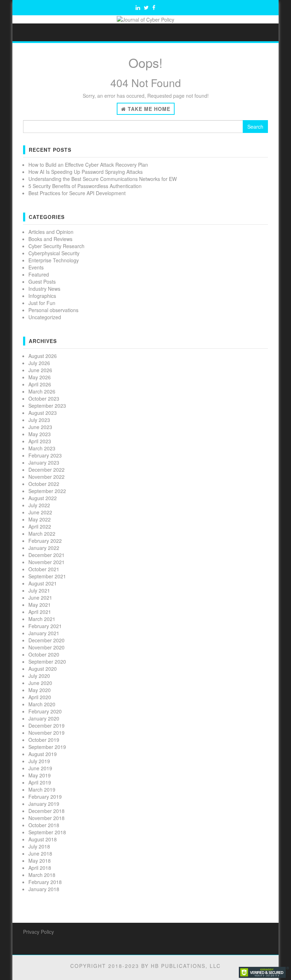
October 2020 (43, 654)
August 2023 (42, 412)
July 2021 (39, 590)
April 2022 (39, 526)
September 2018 (47, 832)
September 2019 (47, 746)
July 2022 (39, 505)
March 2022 (41, 533)
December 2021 (46, 554)
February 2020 (45, 711)
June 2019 (40, 768)
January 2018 (43, 889)
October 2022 (43, 483)
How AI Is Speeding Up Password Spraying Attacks (85, 171)
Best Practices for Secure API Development (77, 193)
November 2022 (46, 476)
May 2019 (39, 775)
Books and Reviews (50, 238)
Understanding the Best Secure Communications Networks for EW (102, 178)
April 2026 (39, 384)
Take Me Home (148, 108)
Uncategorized (44, 317)
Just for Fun (41, 302)
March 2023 (41, 448)
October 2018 (43, 825)
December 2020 (46, 640)
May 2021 (39, 604)
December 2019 (46, 725)
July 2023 (39, 419)
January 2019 (43, 803)
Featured (38, 274)
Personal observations (53, 310)
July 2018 (39, 846)
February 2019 (45, 796)
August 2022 (42, 498)
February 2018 (45, 881)
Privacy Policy (38, 931)
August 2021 (42, 583)
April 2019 (39, 782)
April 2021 (39, 611)
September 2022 (47, 490)
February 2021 (45, 626)
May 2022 (39, 519)
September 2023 (47, 405)
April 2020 (39, 697)
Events (36, 267)
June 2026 (40, 370)
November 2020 (46, 647)
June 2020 (40, 682)
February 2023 (45, 455)
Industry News (44, 288)
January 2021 (43, 633)
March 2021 (41, 618)
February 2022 (45, 540)
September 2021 (47, 576)
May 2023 (39, 434)
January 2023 (43, 462)
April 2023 (39, 441)
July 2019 (39, 761)
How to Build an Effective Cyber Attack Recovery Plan (88, 164)
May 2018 (39, 860)
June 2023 (40, 426)
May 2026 (39, 377)
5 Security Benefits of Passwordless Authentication (85, 185)
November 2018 (46, 817)
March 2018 (41, 874)
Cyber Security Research (56, 246)
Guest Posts (42, 281)
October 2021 (43, 569)
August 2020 (42, 668)
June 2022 (40, 512)
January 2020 (43, 718)
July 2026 (39, 362)
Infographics (42, 295)
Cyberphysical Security (53, 253)
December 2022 (46, 469)
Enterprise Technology (53, 260)
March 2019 (41, 789)
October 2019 (43, 739)
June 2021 (40, 597)
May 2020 (39, 690)
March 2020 (41, 704)
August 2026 (42, 355)
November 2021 (46, 562)
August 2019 (42, 753)
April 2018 (39, 867)
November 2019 (46, 732)
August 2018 (42, 839)
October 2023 (43, 398)
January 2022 (43, 547)
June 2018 (40, 853)
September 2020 (47, 661)
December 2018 (46, 810)
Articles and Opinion (50, 231)
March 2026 (41, 391)
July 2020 (39, 675)
